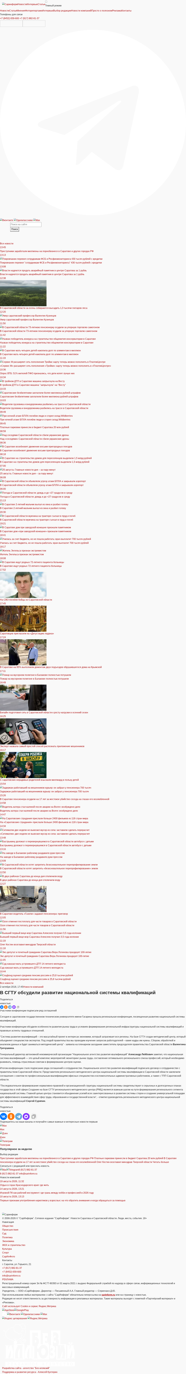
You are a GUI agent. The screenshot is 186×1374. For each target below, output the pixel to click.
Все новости (6, 243)
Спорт (5, 1252)
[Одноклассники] (23, 220)
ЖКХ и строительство (13, 1245)
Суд (4, 1233)
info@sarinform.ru (28, 1173)
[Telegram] (93, 122)
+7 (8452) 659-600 (9, 18)
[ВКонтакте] (1, 1007)
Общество (7, 1226)
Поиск (14, 229)
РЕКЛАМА (7, 1279)
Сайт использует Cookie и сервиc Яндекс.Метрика (29, 1306)
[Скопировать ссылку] (18, 1007)
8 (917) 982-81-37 (28, 1170)
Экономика (8, 1241)
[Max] (36, 220)
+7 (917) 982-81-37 (29, 18)
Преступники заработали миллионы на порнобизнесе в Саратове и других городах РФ (47, 1158)
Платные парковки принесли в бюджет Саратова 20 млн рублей (128, 1158)
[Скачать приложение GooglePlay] (34, 23)
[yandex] (14, 1318)
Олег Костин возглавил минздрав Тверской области (124, 1162)
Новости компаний (33, 987)
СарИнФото (8, 1256)
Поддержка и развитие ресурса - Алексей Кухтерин (29, 1372)
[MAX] (14, 1007)
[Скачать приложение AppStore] (11, 23)
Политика (7, 1237)
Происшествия (10, 1229)
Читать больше (161, 1162)
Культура (7, 1249)
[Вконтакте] (7, 220)
